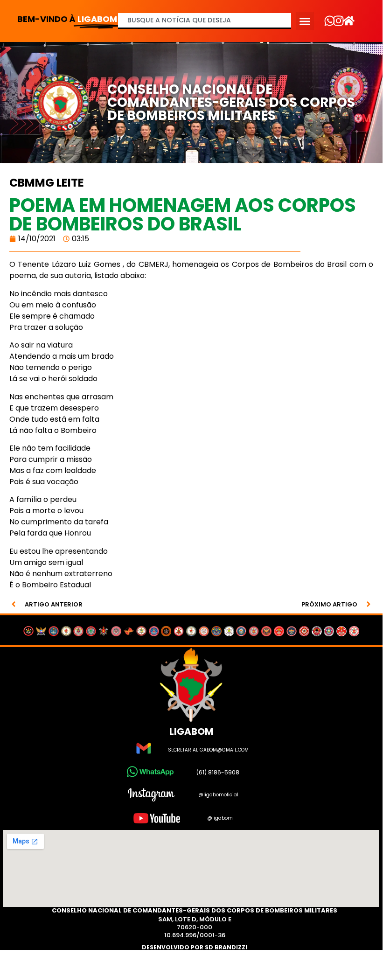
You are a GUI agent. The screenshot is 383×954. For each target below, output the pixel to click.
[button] (305, 21)
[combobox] (204, 21)
